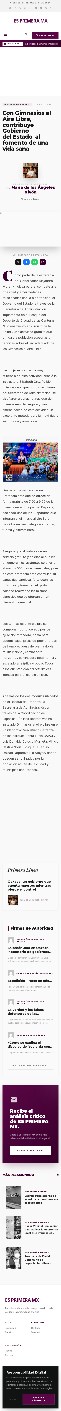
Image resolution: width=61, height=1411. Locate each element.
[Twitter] (10, 8)
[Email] (51, 8)
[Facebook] (15, 8)
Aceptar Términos (38, 1399)
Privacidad (12, 1399)
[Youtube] (35, 8)
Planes (8, 1350)
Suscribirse (45, 35)
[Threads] (25, 8)
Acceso (9, 1355)
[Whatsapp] (46, 8)
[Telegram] (41, 8)
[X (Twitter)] (18, 262)
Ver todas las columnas (31, 1065)
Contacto (36, 1328)
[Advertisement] (30, 72)
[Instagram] (20, 8)
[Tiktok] (30, 8)
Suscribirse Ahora (30, 1151)
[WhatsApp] (34, 262)
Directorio (36, 1332)
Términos (10, 1332)
